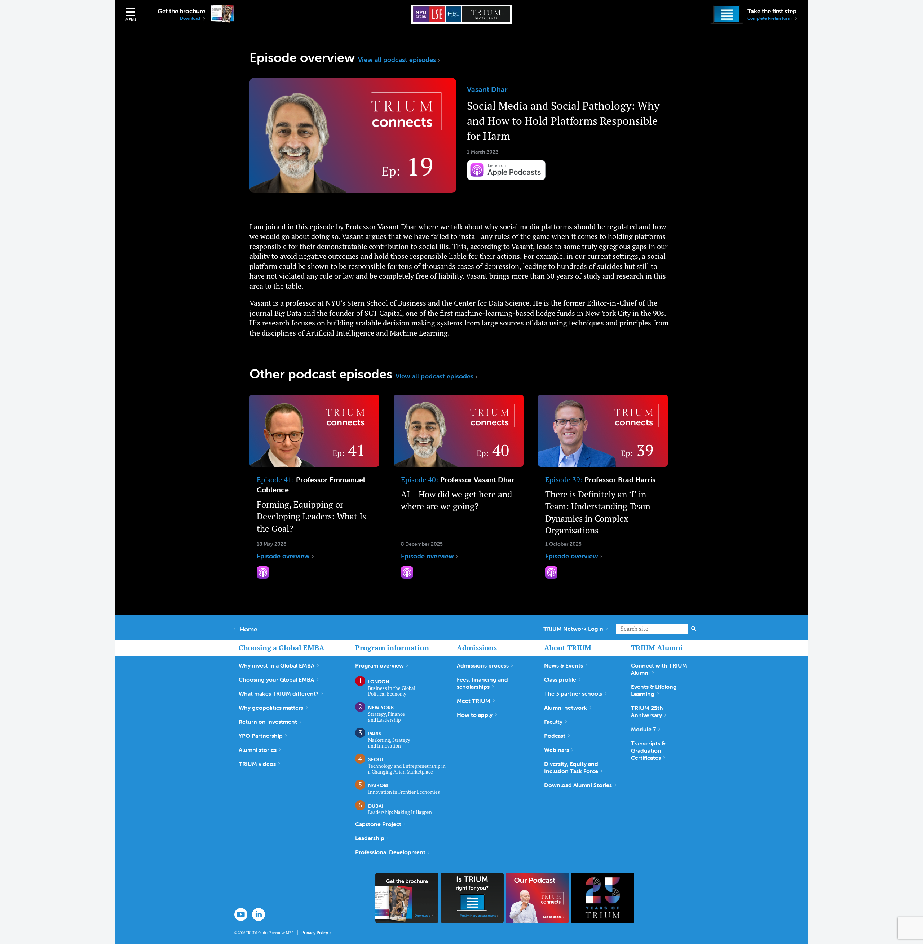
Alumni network (565, 707)
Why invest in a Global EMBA (276, 665)
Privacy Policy (314, 932)
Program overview (379, 665)
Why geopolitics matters (271, 707)
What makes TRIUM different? (279, 693)
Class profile (560, 679)
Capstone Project (378, 824)
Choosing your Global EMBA (276, 679)
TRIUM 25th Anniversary (647, 711)
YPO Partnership (261, 735)
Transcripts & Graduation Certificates (648, 750)
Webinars (556, 749)
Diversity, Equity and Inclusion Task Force (571, 767)
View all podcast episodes (397, 60)
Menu (130, 19)
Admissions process (483, 665)
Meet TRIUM (473, 700)
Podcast (554, 735)
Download (190, 18)
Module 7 (643, 729)
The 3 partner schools (573, 693)
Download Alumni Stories (578, 785)
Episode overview (314, 481)
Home (248, 629)
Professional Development (390, 852)
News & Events (563, 665)
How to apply (475, 714)
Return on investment (268, 721)
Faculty (553, 721)
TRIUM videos (257, 763)
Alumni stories (258, 749)
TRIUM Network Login (573, 628)
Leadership (369, 838)
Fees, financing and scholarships (482, 683)
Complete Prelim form (770, 18)
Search (693, 629)
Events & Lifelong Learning (654, 690)
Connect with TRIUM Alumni (659, 669)
